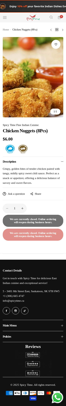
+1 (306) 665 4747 (13, 296)
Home (6, 29)
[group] (33, 77)
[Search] (51, 18)
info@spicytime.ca (13, 300)
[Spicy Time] (33, 17)
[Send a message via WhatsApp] (57, 397)
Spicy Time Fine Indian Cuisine (21, 125)
